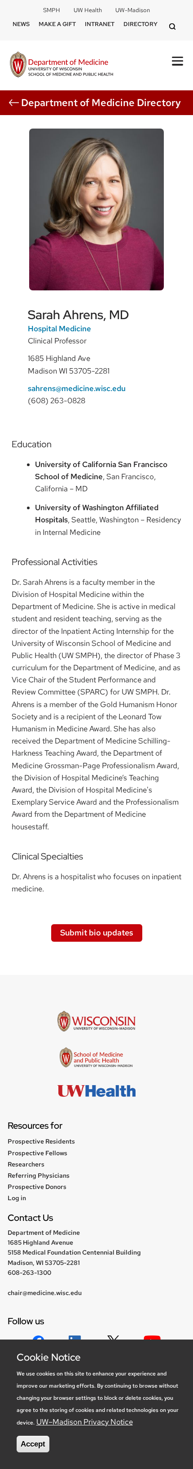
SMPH (51, 10)
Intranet (99, 24)
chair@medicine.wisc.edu (45, 1293)
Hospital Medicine (59, 329)
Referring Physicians (39, 1175)
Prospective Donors (37, 1187)
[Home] (61, 65)
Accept (33, 1444)
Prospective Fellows (37, 1153)
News (21, 24)
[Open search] (174, 27)
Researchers (26, 1164)
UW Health (88, 10)
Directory (140, 24)
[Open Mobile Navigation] (177, 61)
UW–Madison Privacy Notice (84, 1422)
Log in (17, 1198)
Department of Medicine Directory (101, 102)
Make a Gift (57, 24)
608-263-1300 (29, 1273)
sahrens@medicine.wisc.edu (77, 388)
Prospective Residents (41, 1141)
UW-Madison (132, 10)
